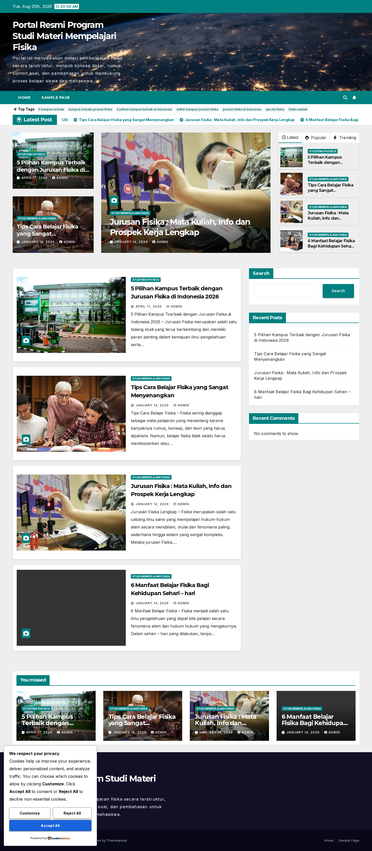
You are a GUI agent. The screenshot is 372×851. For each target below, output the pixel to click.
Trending (347, 137)
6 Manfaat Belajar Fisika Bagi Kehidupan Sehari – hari (331, 246)
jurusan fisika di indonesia (242, 109)
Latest (292, 137)
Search (261, 273)
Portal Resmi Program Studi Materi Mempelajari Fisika (64, 36)
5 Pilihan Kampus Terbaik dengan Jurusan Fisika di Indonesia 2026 (51, 169)
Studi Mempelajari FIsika (37, 218)
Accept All (50, 825)
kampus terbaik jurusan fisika (90, 109)
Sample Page (56, 97)
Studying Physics (31, 154)
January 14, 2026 (39, 242)
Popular (318, 137)
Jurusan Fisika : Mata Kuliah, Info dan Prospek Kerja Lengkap (331, 218)
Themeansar (117, 840)
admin (62, 178)
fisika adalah (298, 109)
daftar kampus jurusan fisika (197, 109)
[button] (345, 97)
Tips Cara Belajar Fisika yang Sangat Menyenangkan (47, 233)
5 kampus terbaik (51, 109)
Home (24, 97)
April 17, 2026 (35, 178)
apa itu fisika (275, 109)
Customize (30, 813)
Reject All (72, 813)
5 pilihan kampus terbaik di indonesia (144, 109)
